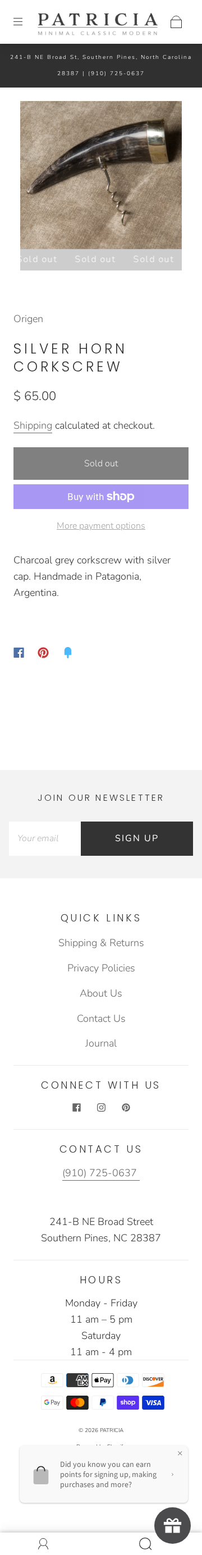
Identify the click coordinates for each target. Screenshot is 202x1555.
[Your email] (45, 839)
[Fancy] (68, 652)
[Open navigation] (25, 22)
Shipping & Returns (101, 942)
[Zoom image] (101, 177)
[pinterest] (125, 1107)
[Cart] (176, 22)
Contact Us (101, 1018)
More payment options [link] (101, 526)
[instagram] (101, 1107)
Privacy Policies (101, 968)
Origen (28, 318)
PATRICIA (111, 1430)
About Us (101, 993)
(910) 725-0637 (116, 73)
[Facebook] (19, 652)
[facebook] (76, 1107)
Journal (101, 1043)
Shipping (32, 425)
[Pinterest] (43, 652)
